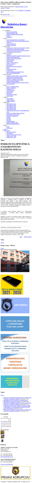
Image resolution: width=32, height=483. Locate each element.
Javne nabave (7, 130)
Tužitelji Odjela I (10, 100)
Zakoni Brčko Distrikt (12, 94)
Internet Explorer (20, 6)
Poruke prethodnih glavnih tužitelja (15, 34)
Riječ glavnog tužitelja (12, 31)
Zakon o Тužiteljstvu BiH (13, 86)
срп (6, 14)
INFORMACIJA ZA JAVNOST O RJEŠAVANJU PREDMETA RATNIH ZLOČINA (16, 401)
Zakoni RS (9, 93)
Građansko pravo (11, 90)
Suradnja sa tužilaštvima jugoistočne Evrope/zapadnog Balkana (15, 80)
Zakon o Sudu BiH (11, 88)
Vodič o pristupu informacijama (14, 58)
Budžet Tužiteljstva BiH (12, 122)
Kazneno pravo (10, 89)
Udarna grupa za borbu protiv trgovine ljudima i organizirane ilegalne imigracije (18, 51)
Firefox (8, 8)
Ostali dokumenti (11, 121)
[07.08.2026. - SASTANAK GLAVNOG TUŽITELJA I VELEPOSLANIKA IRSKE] (2, 441)
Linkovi (5, 129)
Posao (8, 126)
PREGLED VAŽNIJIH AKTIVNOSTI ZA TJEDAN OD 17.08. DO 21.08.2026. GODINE (17, 398)
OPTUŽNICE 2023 (11, 108)
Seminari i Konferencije (12, 116)
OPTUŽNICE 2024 (11, 106)
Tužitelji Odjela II (11, 101)
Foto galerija (9, 65)
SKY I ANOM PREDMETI (13, 73)
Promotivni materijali (11, 69)
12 (4, 423)
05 (4, 421)
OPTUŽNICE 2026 (11, 104)
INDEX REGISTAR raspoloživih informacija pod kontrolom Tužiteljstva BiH (18, 56)
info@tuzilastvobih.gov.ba (7, 456)
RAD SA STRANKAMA (7, 464)
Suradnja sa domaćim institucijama (15, 78)
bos (4, 14)
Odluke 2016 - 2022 (11, 137)
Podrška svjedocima (11, 45)
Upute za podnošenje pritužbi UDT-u (15, 72)
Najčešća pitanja (10, 59)
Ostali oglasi (9, 128)
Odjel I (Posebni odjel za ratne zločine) (16, 39)
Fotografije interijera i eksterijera (14, 66)
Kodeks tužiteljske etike (12, 33)
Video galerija (10, 61)
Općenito (9, 54)
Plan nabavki (10, 133)
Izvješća (8, 117)
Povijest (8, 35)
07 (7, 421)
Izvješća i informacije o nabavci (14, 134)
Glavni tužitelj (10, 98)
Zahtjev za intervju (11, 63)
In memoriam (10, 70)
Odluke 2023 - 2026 (11, 136)
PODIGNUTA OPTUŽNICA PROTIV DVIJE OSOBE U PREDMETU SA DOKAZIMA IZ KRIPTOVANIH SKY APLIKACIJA (17, 407)
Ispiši (21, 236)
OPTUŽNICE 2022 (11, 109)
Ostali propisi (10, 96)
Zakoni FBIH (10, 92)
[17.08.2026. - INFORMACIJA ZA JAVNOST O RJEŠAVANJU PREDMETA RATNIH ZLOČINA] (2, 433)
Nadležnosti (9, 37)
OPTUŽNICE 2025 (11, 105)
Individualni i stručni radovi (13, 114)
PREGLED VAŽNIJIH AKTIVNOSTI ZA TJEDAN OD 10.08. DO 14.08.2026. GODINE (17, 403)
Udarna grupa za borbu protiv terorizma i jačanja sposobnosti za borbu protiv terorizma (18, 48)
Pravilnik (9, 120)
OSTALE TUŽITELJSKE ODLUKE (16, 113)
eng (8, 14)
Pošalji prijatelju (27, 236)
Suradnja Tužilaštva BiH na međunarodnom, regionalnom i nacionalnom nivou (17, 76)
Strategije (9, 118)
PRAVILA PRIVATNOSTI (13, 124)
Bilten (8, 68)
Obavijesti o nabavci (11, 132)
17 (1, 425)
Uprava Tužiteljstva (11, 43)
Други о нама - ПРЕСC (12, 62)
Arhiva (2, 242)
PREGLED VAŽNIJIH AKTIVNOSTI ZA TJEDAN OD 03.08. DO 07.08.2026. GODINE (17, 410)
